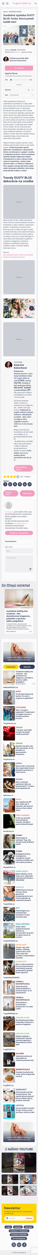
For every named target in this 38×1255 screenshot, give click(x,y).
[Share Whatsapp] (10, 484)
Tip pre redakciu (19, 1239)
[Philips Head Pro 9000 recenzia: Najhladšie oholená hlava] (28, 1179)
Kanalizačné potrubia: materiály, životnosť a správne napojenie (25, 1022)
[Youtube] (19, 1244)
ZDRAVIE (19, 727)
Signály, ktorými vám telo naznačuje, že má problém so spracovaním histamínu (24, 750)
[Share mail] (30, 484)
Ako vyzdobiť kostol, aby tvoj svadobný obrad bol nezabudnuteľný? (18, 256)
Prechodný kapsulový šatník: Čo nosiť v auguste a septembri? (24, 696)
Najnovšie (27, 667)
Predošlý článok (8, 493)
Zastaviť (19, 85)
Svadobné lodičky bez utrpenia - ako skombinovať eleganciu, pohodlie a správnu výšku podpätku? (24, 677)
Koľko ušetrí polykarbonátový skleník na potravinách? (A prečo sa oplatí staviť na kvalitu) (24, 932)
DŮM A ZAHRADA (22, 815)
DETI (17, 908)
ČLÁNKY (19, 835)
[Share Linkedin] (25, 484)
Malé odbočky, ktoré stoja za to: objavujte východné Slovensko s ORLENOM (24, 877)
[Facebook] (24, 1244)
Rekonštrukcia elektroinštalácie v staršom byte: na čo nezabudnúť (24, 989)
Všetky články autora (21, 468)
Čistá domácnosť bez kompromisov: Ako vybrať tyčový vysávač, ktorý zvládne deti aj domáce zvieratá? (25, 1096)
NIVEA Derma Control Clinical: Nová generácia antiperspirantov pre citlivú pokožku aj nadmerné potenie (24, 895)
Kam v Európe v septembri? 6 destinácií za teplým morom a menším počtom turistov (25, 714)
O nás (8, 1227)
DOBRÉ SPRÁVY (22, 871)
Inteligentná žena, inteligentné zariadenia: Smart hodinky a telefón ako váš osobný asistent (25, 858)
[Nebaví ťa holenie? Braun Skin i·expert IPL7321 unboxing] (10, 1190)
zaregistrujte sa (20, 523)
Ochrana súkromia (19, 1235)
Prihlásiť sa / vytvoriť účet (19, 533)
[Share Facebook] (5, 484)
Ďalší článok (27, 493)
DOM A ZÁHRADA (23, 924)
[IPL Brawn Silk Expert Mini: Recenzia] (28, 1190)
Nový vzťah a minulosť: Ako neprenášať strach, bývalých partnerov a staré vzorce (25, 769)
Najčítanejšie (10, 667)
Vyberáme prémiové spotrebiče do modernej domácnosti (25, 1058)
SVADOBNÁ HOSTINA (15, 11)
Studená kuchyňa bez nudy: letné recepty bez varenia (25, 1074)
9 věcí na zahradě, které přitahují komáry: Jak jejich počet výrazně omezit (24, 821)
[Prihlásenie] (3, 3)
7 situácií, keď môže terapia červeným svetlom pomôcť (24, 732)
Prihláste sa (9, 512)
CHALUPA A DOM (22, 1017)
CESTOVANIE (21, 707)
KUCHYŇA (20, 1053)
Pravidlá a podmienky (19, 1231)
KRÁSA (18, 799)
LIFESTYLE (20, 887)
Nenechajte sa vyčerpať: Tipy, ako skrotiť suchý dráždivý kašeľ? (25, 841)
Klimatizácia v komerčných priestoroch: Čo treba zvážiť (24, 1005)
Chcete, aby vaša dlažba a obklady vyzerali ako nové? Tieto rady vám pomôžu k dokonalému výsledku (25, 952)
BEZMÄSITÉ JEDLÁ (23, 1069)
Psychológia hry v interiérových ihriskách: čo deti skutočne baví (23, 914)
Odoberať (29, 1218)
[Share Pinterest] (20, 484)
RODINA (19, 779)
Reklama (28, 1227)
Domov (5, 11)
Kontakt (18, 1227)
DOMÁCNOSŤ (21, 945)
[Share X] (15, 484)
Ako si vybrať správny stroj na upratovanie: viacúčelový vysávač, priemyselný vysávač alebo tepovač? (24, 968)
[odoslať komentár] (30, 569)
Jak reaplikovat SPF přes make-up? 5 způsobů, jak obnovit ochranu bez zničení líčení (24, 806)
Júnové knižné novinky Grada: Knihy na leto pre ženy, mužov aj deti (25, 1110)
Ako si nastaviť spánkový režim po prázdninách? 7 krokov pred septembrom (25, 785)
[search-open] (7, 3)
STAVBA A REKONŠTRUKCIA (23, 982)
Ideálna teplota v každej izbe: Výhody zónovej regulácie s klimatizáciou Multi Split (24, 1040)
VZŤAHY (19, 763)
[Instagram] (14, 1244)
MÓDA (18, 691)
